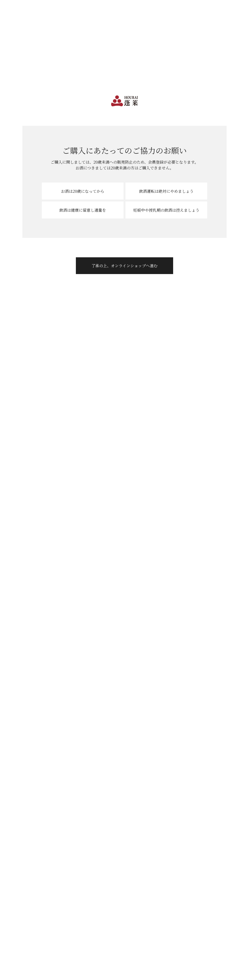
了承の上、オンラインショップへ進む (124, 265)
